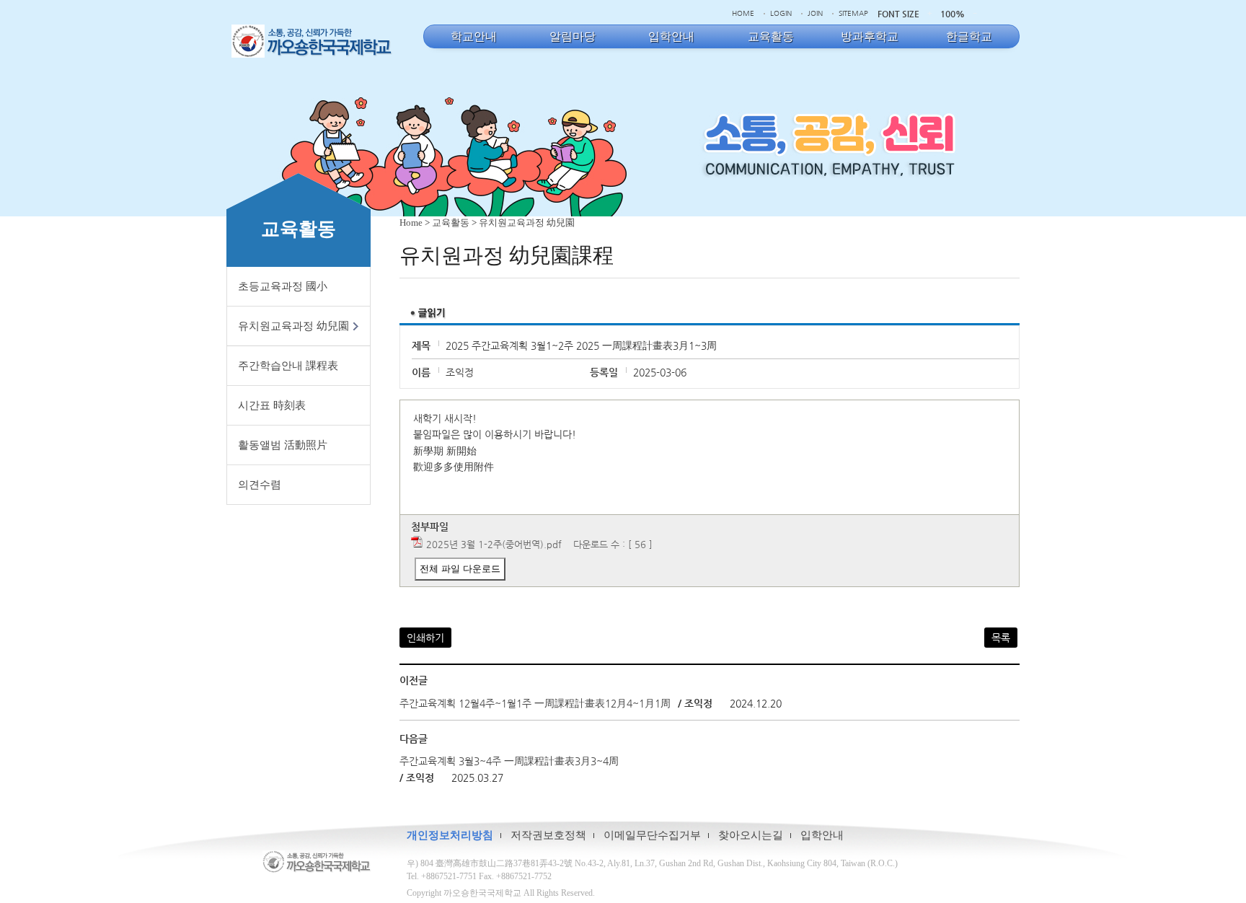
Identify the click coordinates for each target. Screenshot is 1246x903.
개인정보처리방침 (450, 835)
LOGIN (781, 13)
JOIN (815, 13)
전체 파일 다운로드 (460, 568)
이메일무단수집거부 (652, 835)
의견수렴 (259, 484)
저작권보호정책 (548, 835)
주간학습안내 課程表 (288, 365)
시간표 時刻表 (272, 405)
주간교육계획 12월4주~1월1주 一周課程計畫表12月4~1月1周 (535, 703)
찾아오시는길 (750, 835)
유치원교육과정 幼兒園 (293, 326)
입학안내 (822, 835)
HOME (743, 13)
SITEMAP (853, 13)
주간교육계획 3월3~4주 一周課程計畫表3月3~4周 (509, 761)
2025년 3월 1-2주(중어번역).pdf (494, 544)
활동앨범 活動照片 (282, 445)
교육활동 (450, 222)
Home (411, 222)
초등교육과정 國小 (282, 286)
